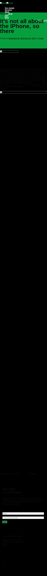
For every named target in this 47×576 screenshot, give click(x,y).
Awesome (4, 14)
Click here (37, 83)
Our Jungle (9, 8)
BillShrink (11, 88)
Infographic (34, 475)
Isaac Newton (5, 477)
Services (8, 10)
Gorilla (40, 38)
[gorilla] (6, 3)
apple (39, 474)
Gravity (26, 475)
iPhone (42, 475)
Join (6, 16)
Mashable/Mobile (17, 85)
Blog (7, 18)
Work (7, 12)
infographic (28, 86)
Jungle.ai (8, 14)
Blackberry (12, 475)
